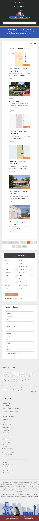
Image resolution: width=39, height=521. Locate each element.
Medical (9, 333)
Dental (8, 319)
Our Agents (6, 422)
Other (8, 339)
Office (8, 336)
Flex (8, 323)
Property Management (8, 416)
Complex (9, 316)
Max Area (8, 285)
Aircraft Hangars (7, 427)
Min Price (22, 272)
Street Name (23, 285)
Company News (7, 419)
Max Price (8, 279)
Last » (24, 246)
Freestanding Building (12, 326)
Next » (18, 246)
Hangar (9, 329)
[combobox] (11, 269)
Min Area (22, 279)
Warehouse (10, 349)
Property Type (9, 272)
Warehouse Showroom (13, 353)
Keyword (7, 260)
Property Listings (7, 414)
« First (4, 242)
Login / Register (20, 6)
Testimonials (6, 430)
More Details (21, 75)
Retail (8, 343)
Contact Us (6, 433)
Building (9, 313)
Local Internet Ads (34, 496)
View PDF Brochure (8, 406)
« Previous (12, 242)
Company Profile (7, 403)
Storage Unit (10, 346)
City (6, 266)
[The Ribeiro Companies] (19, 14)
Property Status (23, 266)
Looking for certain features (14, 298)
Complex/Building (24, 260)
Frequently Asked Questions (10, 411)
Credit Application (7, 424)
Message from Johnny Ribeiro (11, 408)
